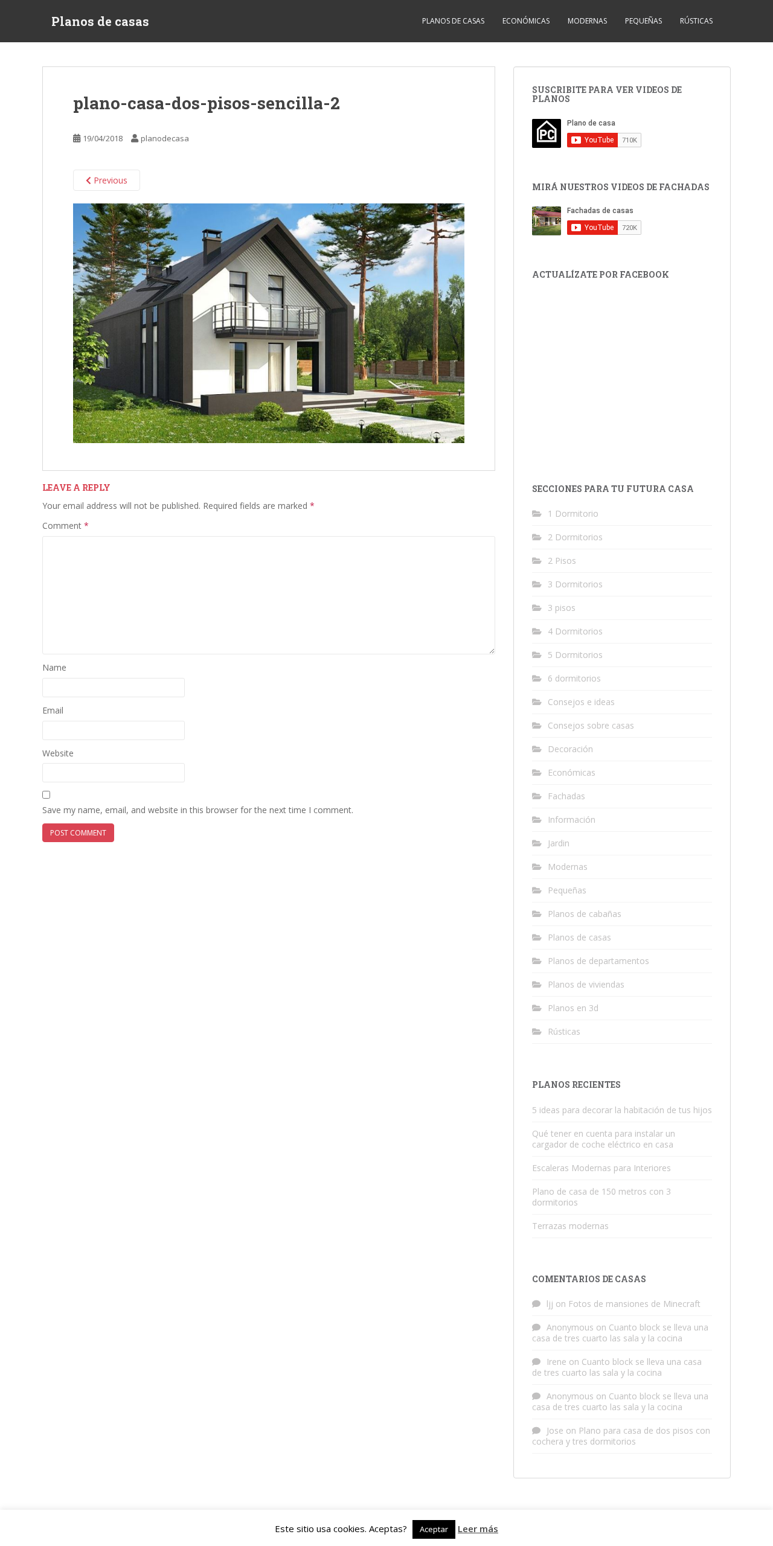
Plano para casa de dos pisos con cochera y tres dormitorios (621, 1436)
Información (571, 819)
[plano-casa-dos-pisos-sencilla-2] (268, 322)
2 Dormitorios (575, 537)
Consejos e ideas (581, 702)
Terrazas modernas (570, 1225)
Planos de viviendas (586, 984)
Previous (109, 180)
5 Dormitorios (575, 654)
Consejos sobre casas (591, 725)
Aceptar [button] (434, 1529)
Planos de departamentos (598, 960)
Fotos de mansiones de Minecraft (634, 1303)
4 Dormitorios (575, 631)
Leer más (478, 1528)
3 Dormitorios (575, 584)
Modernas (587, 21)
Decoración (570, 749)
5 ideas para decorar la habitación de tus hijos (622, 1110)
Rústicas (696, 21)
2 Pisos (562, 560)
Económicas (526, 21)
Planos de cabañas (584, 913)
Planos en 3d (573, 1008)
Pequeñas (643, 21)
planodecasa (165, 138)
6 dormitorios (574, 678)
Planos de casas (100, 21)
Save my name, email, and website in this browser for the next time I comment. (197, 810)
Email (52, 710)
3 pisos (562, 607)
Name (54, 667)
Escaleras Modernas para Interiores (601, 1168)
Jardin (558, 843)
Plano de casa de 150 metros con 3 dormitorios (601, 1197)
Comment (65, 525)
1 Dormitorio (573, 513)
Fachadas (566, 796)
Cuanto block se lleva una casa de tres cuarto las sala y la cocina (620, 1332)
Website (58, 753)
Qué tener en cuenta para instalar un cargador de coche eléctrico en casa (603, 1139)
